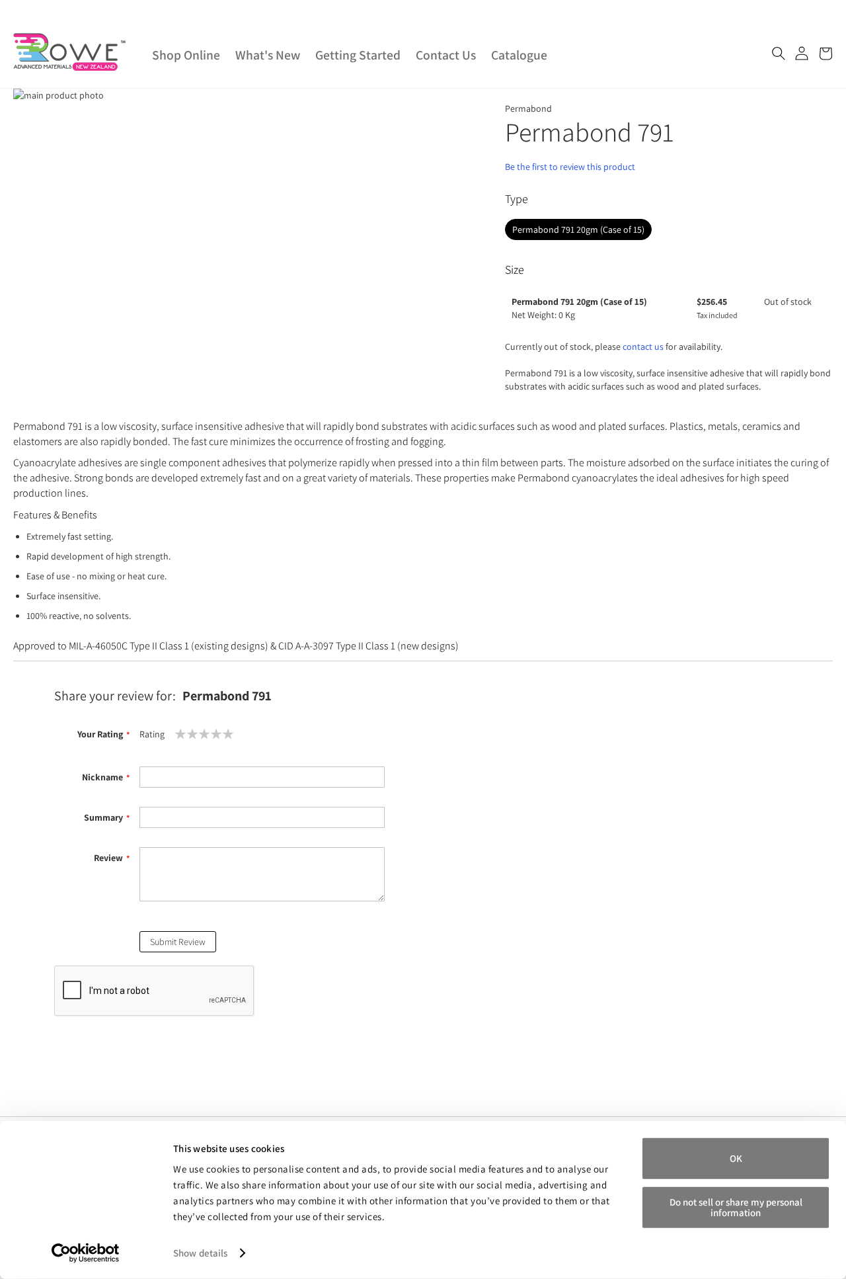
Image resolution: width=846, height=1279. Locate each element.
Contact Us (446, 54)
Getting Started (358, 54)
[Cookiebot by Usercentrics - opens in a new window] (85, 1253)
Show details (200, 1253)
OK (736, 1158)
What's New (267, 54)
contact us (643, 346)
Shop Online (186, 54)
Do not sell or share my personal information (736, 1206)
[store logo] (69, 52)
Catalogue (519, 54)
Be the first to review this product (570, 167)
